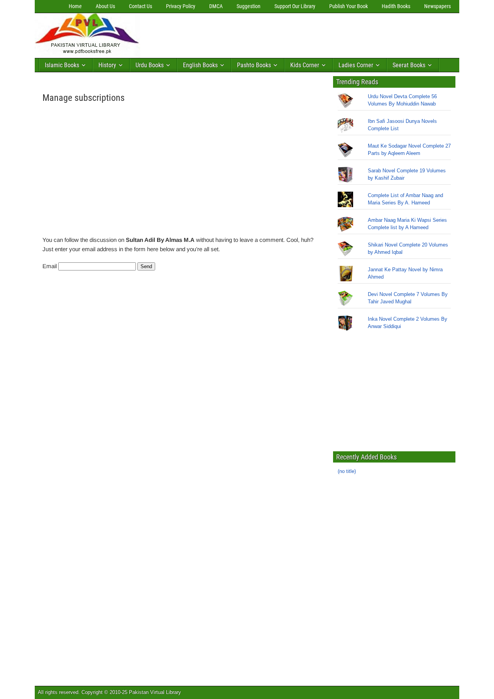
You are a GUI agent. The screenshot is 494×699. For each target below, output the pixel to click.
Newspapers (437, 6)
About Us (105, 6)
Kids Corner (304, 65)
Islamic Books (62, 65)
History (107, 65)
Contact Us (140, 6)
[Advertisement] (283, 33)
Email (49, 266)
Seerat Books (408, 65)
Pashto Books (254, 65)
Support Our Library (294, 6)
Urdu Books (149, 65)
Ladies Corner (355, 65)
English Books (200, 65)
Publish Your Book (348, 6)
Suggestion (249, 6)
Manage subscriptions (83, 97)
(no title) (347, 471)
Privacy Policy (180, 6)
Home (75, 6)
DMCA (216, 6)
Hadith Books (396, 6)
